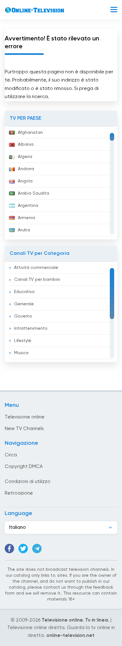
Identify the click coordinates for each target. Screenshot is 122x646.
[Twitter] (23, 548)
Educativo (24, 292)
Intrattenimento (31, 328)
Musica (21, 353)
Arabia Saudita (33, 193)
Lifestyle (22, 341)
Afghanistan (30, 132)
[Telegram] (37, 548)
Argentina (28, 205)
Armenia (26, 218)
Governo (23, 316)
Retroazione (19, 493)
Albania (25, 144)
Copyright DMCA (24, 466)
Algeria (25, 157)
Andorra (26, 169)
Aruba (24, 230)
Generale (24, 304)
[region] (61, 183)
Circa (11, 455)
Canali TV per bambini (37, 279)
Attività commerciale (36, 267)
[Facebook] (9, 548)
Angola (25, 181)
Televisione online (24, 417)
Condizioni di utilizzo (27, 481)
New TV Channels (24, 428)
